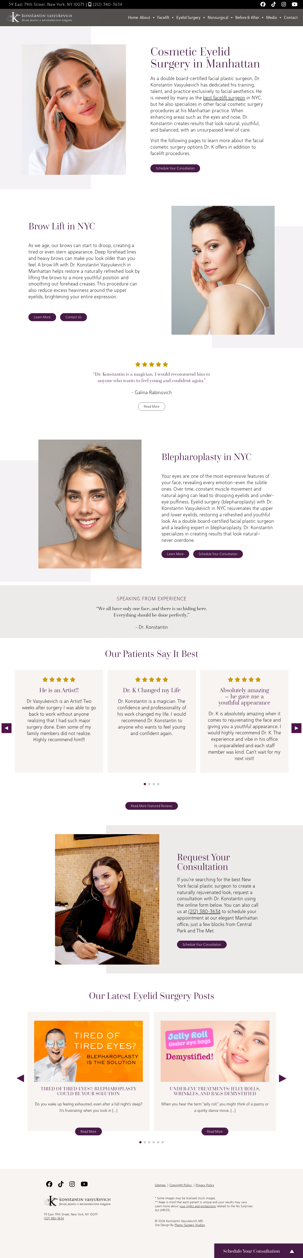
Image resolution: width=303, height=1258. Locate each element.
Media (271, 17)
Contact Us (73, 317)
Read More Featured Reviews (151, 806)
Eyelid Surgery (188, 17)
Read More (151, 406)
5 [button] (158, 1142)
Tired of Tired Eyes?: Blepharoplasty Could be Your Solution (88, 1091)
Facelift (163, 17)
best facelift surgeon (224, 97)
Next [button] (296, 728)
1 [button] (145, 784)
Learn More (42, 317)
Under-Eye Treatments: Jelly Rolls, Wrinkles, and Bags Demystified (215, 1091)
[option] (59, 724)
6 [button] (162, 1142)
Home (133, 17)
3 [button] (154, 784)
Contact (291, 17)
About (145, 17)
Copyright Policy (181, 1185)
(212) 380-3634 (107, 4)
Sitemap (160, 1185)
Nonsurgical (218, 17)
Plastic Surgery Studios (190, 1225)
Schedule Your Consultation (175, 168)
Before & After (247, 17)
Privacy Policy (205, 1185)
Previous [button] (7, 728)
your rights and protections (197, 1206)
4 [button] (158, 784)
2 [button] (149, 784)
